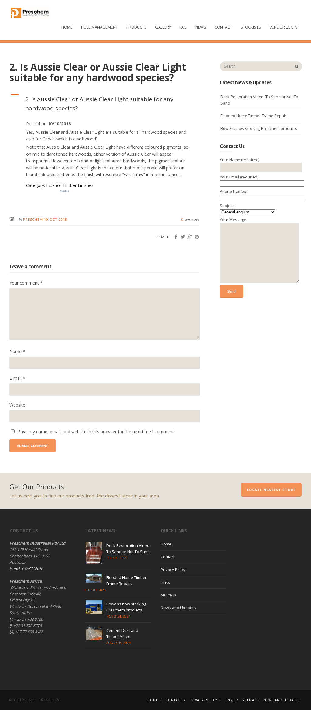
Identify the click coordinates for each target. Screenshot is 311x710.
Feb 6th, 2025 (95, 590)
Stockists (251, 27)
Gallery (163, 27)
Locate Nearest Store (271, 489)
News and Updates (178, 607)
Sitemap (168, 594)
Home (67, 27)
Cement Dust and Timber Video (122, 633)
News (200, 27)
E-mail (17, 378)
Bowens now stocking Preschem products (258, 128)
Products (136, 27)
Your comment (26, 283)
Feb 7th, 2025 (116, 558)
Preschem (33, 219)
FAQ (183, 27)
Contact (223, 27)
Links (165, 582)
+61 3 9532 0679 (27, 568)
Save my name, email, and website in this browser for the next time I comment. (96, 432)
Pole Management (99, 27)
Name (17, 351)
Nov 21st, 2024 (118, 616)
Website (17, 405)
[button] (104, 104)
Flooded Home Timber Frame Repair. (253, 115)
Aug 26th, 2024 (118, 643)
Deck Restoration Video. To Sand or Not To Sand (259, 100)
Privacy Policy (173, 569)
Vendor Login (283, 27)
